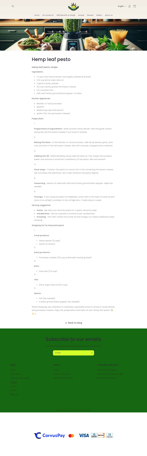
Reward (13, 386)
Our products (16, 374)
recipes (13, 382)
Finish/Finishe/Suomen (107, 378)
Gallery (13, 390)
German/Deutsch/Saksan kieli (110, 374)
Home (12, 370)
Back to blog (75, 322)
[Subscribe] (91, 353)
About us (14, 394)
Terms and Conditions (63, 378)
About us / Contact (62, 374)
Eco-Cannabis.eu (69, 410)
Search (57, 370)
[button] (12, 6)
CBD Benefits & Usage (19, 378)
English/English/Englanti (107, 370)
